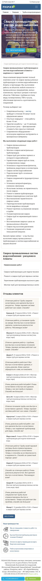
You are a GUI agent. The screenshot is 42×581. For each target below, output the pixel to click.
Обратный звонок (17, 50)
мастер (28, 111)
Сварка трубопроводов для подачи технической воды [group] (21, 64)
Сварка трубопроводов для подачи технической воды (22, 439)
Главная (6, 12)
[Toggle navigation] (36, 7)
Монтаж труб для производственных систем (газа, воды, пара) (22, 335)
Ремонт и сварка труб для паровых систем (21, 276)
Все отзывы (9, 516)
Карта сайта (33, 574)
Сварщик (15, 12)
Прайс (32, 50)
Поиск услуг (35, 2)
